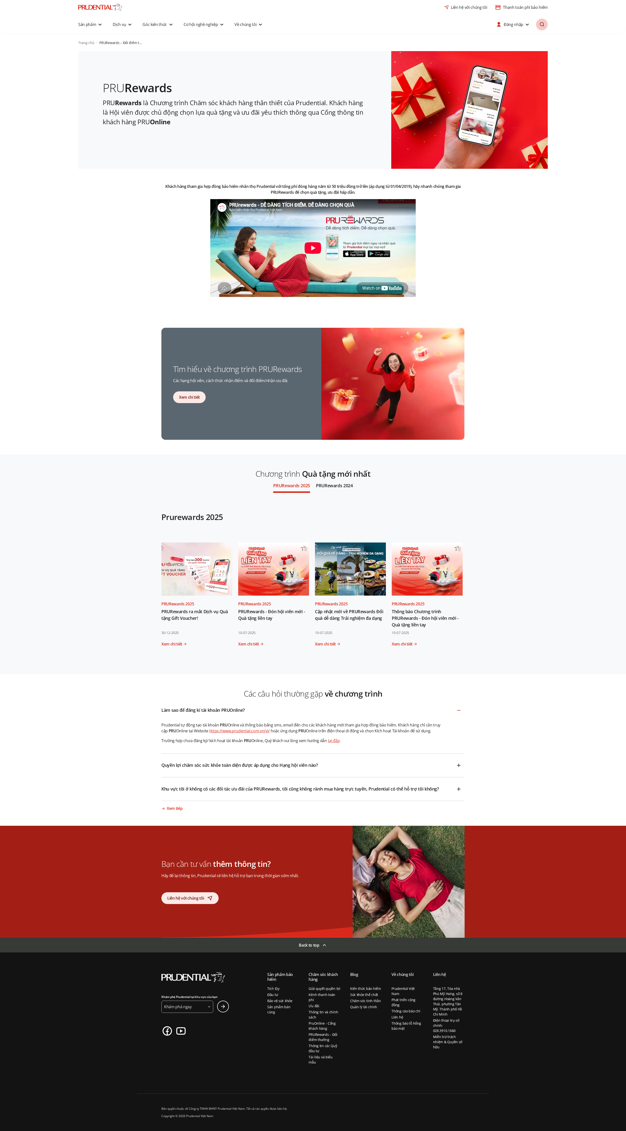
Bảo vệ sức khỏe (279, 1000)
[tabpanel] (313, 583)
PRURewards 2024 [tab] (334, 485)
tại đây (334, 740)
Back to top (309, 945)
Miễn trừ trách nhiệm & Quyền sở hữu (448, 1041)
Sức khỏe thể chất (364, 994)
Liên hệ (397, 1017)
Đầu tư (272, 994)
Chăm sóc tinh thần (365, 1000)
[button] (90, 24)
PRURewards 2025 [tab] (291, 485)
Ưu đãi (314, 1006)
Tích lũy (273, 988)
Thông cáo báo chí (405, 1011)
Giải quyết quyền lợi (324, 988)
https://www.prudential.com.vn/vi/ (239, 731)
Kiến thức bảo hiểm (365, 988)
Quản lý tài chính (363, 1007)
